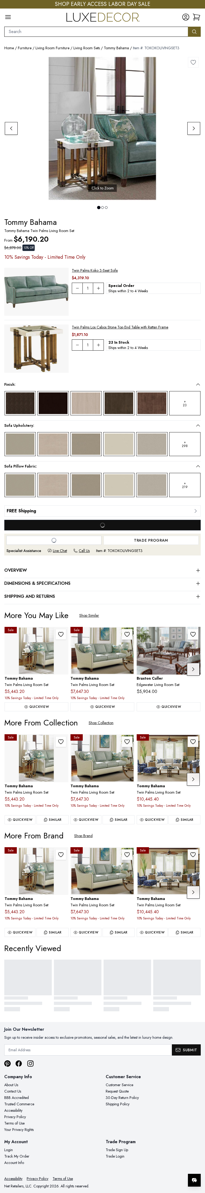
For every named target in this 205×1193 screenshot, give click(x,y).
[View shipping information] (102, 511)
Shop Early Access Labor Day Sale (102, 4)
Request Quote (117, 1091)
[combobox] (96, 31)
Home (9, 48)
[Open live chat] (194, 1180)
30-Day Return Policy (122, 1097)
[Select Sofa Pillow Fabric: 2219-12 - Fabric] (20, 485)
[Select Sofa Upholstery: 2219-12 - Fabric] (20, 444)
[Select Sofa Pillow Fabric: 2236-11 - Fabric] (119, 485)
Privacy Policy (15, 1116)
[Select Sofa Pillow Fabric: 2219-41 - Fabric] (53, 485)
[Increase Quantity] (98, 288)
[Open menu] (8, 17)
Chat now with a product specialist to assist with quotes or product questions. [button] (157, 1166)
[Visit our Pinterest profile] (7, 1063)
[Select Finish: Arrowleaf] (20, 403)
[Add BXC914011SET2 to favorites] (193, 634)
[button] (196, 17)
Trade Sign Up (117, 1150)
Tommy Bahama (116, 48)
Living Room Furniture (52, 48)
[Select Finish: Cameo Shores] (86, 403)
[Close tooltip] (196, 1164)
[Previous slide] (11, 128)
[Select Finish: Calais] (53, 403)
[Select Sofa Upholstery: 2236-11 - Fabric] (119, 444)
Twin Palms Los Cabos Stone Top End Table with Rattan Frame (120, 327)
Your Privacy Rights (19, 1129)
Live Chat (60, 550)
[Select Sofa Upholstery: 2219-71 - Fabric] (86, 444)
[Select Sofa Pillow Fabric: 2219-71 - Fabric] (86, 485)
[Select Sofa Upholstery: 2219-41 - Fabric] (53, 444)
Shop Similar (89, 615)
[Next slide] (193, 128)
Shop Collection (101, 722)
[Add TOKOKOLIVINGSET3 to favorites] (193, 62)
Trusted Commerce (19, 1104)
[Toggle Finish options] (198, 384)
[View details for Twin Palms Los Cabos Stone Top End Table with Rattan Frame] (36, 348)
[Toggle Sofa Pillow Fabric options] (198, 466)
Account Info (14, 1162)
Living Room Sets (86, 48)
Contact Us (12, 1091)
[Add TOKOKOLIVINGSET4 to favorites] (61, 634)
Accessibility (13, 1110)
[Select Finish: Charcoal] (119, 403)
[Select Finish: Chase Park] (152, 403)
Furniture (24, 48)
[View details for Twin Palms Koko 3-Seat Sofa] (36, 292)
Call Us (84, 550)
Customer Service (119, 1085)
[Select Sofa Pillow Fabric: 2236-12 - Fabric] (152, 485)
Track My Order (16, 1156)
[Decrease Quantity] (77, 288)
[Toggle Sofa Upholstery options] (198, 425)
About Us (11, 1085)
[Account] (186, 17)
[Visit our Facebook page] (18, 1063)
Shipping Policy (117, 1104)
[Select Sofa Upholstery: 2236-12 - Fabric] (152, 444)
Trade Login (115, 1156)
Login (8, 1150)
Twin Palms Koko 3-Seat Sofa (95, 270)
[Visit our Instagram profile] (30, 1063)
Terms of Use (14, 1123)
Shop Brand (83, 835)
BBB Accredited (16, 1097)
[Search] (194, 32)
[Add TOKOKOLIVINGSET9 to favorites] (127, 634)
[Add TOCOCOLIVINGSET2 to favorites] (193, 741)
